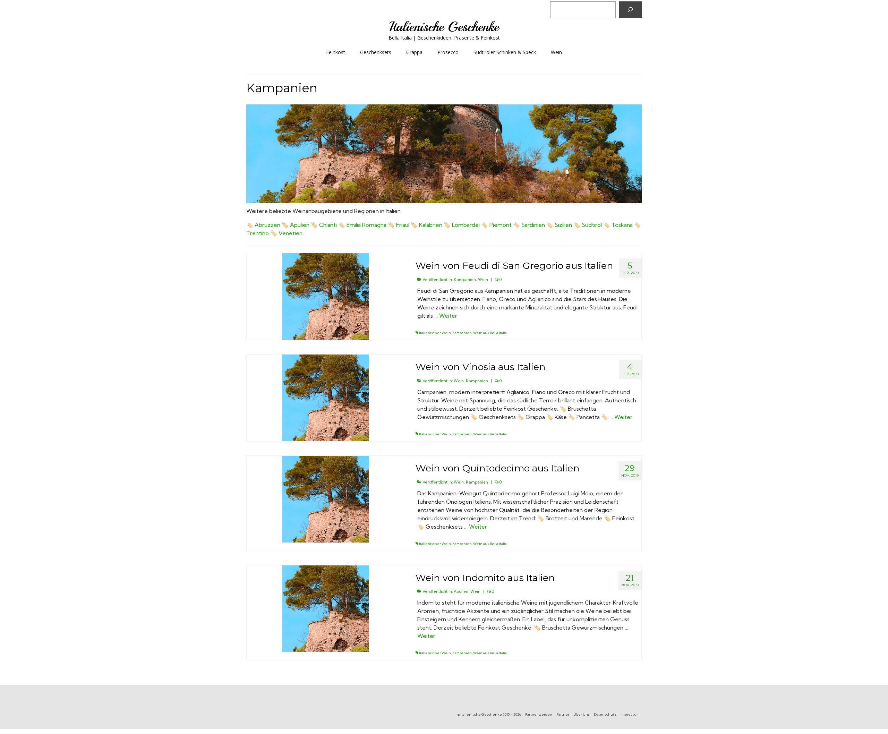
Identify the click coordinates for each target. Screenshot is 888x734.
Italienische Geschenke (444, 26)
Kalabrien (430, 224)
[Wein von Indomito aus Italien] (325, 608)
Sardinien (533, 224)
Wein (483, 279)
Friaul (402, 224)
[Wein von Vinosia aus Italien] (325, 397)
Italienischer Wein (435, 333)
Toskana (622, 224)
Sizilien (563, 224)
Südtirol (592, 224)
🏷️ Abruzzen (263, 224)
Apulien (299, 224)
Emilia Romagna (366, 224)
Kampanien (465, 279)
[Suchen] (630, 9)
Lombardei (466, 224)
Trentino (257, 233)
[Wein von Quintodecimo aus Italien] (325, 499)
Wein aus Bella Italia (490, 333)
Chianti (328, 224)
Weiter (448, 315)
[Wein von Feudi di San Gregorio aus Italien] (325, 296)
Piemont (500, 224)
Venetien (290, 233)
